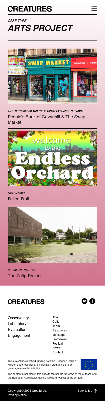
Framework (59, 339)
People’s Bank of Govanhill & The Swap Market (46, 119)
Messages (59, 334)
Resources (59, 330)
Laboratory (17, 323)
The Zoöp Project (25, 275)
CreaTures (32, 9)
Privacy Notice (17, 395)
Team (56, 326)
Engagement (19, 335)
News (56, 348)
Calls (55, 321)
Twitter (84, 301)
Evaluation (17, 329)
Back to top (85, 390)
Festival (57, 343)
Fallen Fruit (18, 198)
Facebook (92, 301)
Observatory (18, 317)
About (56, 317)
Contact (57, 352)
